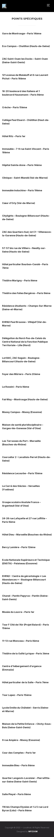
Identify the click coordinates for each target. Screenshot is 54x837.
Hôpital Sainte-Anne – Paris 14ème (22, 165)
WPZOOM (32, 831)
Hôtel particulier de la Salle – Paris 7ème (25, 682)
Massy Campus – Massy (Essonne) (22, 412)
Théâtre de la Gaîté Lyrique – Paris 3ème (25, 653)
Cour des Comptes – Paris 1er (19, 752)
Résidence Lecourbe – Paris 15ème (22, 473)
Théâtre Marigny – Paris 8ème (19, 280)
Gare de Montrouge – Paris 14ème (21, 33)
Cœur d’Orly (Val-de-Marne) (18, 203)
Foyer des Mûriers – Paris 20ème (21, 374)
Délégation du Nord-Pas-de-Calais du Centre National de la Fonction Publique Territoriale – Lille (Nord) (25, 342)
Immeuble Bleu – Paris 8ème (18, 765)
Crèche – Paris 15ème (14, 107)
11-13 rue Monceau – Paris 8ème (20, 640)
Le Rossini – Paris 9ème (15, 386)
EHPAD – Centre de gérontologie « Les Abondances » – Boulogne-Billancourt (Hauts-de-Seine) (24, 580)
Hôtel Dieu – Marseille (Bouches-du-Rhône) (27, 534)
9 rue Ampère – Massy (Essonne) (21, 740)
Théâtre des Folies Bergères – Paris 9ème (26, 293)
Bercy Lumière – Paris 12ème (18, 547)
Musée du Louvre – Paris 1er (18, 612)
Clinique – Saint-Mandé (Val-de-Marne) (25, 177)
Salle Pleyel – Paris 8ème (16, 794)
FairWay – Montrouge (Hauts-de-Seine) (25, 399)
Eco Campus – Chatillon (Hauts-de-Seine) (26, 46)
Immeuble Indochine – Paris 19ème (22, 190)
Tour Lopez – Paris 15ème (16, 695)
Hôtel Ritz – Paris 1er (13, 136)
